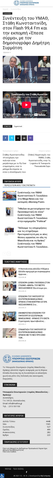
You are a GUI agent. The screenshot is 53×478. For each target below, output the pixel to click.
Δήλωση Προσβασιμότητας (13, 450)
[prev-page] (4, 253)
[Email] (18, 138)
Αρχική (5, 9)
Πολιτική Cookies (9, 452)
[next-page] (8, 253)
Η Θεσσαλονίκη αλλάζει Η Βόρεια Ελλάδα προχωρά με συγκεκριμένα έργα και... (34, 271)
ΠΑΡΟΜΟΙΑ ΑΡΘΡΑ (12, 181)
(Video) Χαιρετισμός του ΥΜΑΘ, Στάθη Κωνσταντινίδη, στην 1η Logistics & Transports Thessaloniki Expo (39, 160)
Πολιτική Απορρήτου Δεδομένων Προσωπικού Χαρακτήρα (25, 448)
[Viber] (30, 138)
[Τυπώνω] (24, 138)
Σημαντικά (18, 126)
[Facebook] (5, 138)
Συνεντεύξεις (16, 9)
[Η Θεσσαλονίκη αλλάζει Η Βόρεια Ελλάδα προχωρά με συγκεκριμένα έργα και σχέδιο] (9, 272)
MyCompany (45, 476)
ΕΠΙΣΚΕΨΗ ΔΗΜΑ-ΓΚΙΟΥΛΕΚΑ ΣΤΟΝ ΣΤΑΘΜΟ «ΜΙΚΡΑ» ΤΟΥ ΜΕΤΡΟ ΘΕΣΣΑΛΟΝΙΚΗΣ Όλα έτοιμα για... (34, 285)
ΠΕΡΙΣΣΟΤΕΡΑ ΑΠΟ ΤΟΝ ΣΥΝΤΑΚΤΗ (19, 185)
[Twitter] (11, 138)
